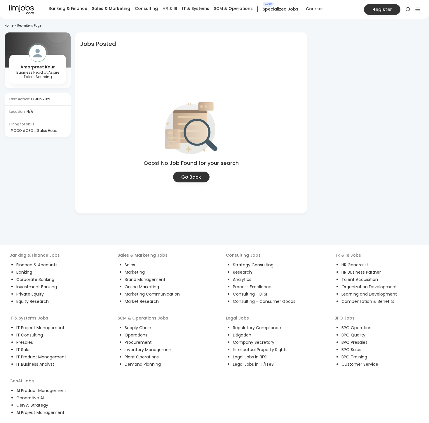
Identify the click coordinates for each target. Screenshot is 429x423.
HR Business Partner (361, 272)
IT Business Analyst (35, 364)
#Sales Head (45, 130)
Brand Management (145, 279)
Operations (136, 335)
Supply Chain (138, 328)
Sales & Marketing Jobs (143, 255)
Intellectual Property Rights (260, 350)
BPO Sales (351, 350)
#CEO (27, 130)
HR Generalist (354, 265)
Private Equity (30, 294)
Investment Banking (36, 287)
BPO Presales (354, 342)
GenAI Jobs (21, 381)
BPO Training (354, 357)
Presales (24, 342)
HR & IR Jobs (347, 255)
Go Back (191, 177)
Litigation (242, 335)
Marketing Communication (152, 294)
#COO (15, 130)
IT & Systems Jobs (28, 318)
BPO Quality (353, 335)
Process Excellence (252, 287)
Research (242, 272)
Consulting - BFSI (250, 294)
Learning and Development (369, 294)
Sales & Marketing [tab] (111, 8)
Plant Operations (142, 357)
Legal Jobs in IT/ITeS (253, 364)
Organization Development (369, 287)
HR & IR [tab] (170, 8)
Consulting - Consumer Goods (264, 301)
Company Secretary (253, 342)
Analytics (242, 279)
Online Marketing (142, 287)
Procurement (138, 342)
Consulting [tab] (146, 8)
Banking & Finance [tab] (67, 8)
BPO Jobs (344, 318)
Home (9, 25)
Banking (24, 272)
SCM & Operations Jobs (143, 318)
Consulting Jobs (243, 255)
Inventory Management (149, 350)
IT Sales (24, 350)
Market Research (142, 301)
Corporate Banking (35, 279)
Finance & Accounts (36, 265)
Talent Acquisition (359, 279)
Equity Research (32, 301)
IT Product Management (41, 357)
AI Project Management (40, 412)
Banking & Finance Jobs (34, 255)
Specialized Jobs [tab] (280, 9)
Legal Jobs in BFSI (250, 357)
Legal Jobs (237, 318)
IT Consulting (29, 335)
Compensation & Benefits (367, 301)
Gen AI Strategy (32, 405)
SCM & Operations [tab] (233, 8)
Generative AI (30, 398)
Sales (130, 265)
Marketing (135, 272)
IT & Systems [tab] (195, 8)
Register (382, 9)
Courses (315, 9)
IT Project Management (40, 328)
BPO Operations (357, 328)
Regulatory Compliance (257, 328)
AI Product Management (41, 390)
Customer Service (359, 364)
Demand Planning (143, 364)
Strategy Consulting (253, 265)
